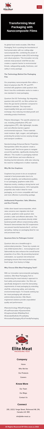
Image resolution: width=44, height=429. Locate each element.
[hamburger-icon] (39, 7)
